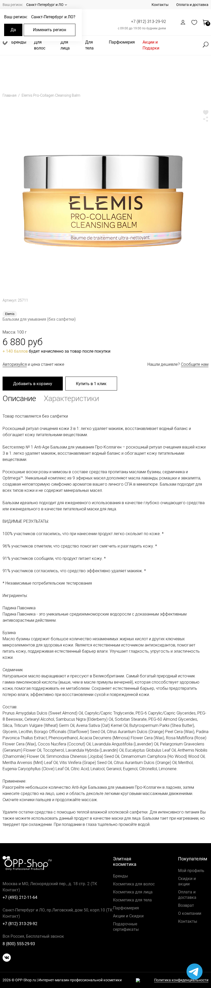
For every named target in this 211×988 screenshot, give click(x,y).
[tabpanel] (105, 200)
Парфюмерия (122, 42)
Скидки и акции (187, 881)
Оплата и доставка (192, 5)
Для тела (89, 45)
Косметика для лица (133, 892)
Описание (19, 398)
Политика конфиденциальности (181, 980)
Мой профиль (191, 870)
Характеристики (71, 398)
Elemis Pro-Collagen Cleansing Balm (51, 95)
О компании (189, 913)
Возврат (186, 905)
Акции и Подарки (151, 45)
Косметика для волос (134, 884)
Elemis (9, 314)
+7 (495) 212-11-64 (20, 897)
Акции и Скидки (128, 916)
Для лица (65, 45)
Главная (10, 95)
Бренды (18, 42)
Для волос (39, 45)
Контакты (160, 5)
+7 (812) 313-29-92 (148, 21)
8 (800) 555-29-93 (19, 943)
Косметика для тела (132, 900)
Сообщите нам (194, 364)
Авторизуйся (15, 364)
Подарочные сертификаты (126, 926)
